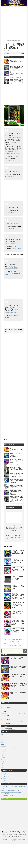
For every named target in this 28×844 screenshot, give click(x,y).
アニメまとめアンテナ (7, 795)
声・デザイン (4, 761)
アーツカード (4, 736)
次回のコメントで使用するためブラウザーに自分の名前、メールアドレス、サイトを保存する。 (14, 529)
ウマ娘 (3, 780)
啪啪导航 (9, 707)
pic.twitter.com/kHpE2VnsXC (12, 153)
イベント (3, 738)
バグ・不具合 (4, 751)
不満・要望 (3, 755)
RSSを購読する (6, 798)
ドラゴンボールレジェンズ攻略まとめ (11, 792)
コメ (22, 53)
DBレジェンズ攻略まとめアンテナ (10, 790)
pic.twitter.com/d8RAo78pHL (12, 223)
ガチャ (2, 742)
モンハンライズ (5, 776)
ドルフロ (3, 775)
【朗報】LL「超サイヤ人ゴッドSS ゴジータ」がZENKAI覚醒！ (17, 578)
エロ (2, 740)
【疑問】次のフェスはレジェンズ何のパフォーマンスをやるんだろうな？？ (18, 667)
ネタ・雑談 (3, 749)
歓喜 (2, 767)
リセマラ (3, 753)
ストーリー (3, 746)
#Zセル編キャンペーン (13, 151)
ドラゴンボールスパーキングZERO (9, 748)
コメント (8, 510)
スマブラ (3, 773)
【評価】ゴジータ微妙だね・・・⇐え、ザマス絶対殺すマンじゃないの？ (17, 569)
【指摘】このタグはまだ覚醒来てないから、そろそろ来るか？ (17, 587)
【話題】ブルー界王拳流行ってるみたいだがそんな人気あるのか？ (17, 630)
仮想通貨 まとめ (5, 778)
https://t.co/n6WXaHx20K (11, 243)
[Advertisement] (14, 23)
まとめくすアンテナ (6, 793)
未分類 (2, 765)
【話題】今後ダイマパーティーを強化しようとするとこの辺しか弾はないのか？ (18, 685)
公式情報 (3, 757)
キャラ (7, 439)
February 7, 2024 (9, 160)
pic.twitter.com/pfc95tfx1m (11, 312)
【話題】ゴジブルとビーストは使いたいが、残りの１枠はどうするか (17, 561)
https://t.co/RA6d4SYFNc (11, 268)
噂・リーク (3, 759)
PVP (2, 734)
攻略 (2, 763)
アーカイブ (4, 728)
